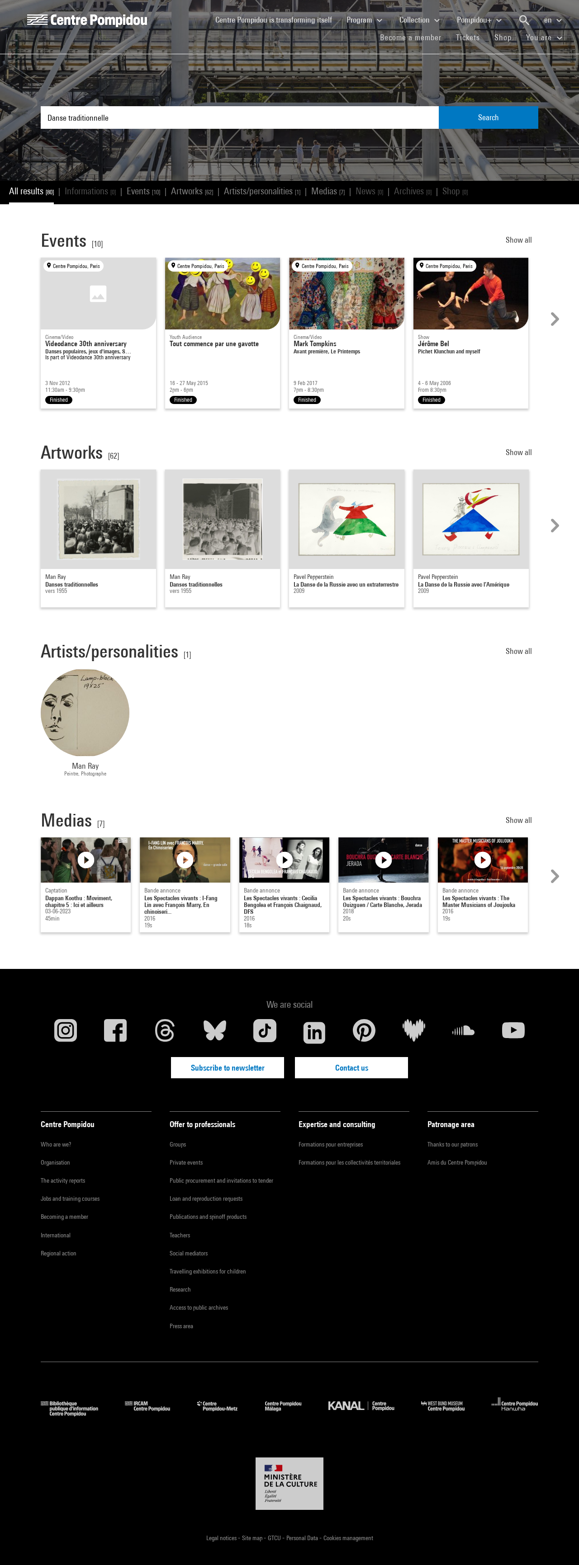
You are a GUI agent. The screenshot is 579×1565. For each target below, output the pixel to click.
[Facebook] (115, 1032)
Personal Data (302, 1538)
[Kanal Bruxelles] (368, 1413)
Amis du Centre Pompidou (457, 1162)
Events (143, 191)
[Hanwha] (515, 1413)
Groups (178, 1144)
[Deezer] (414, 1032)
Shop (506, 37)
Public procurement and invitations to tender (221, 1180)
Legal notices (222, 1538)
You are (540, 37)
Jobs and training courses (70, 1198)
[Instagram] (65, 1032)
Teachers (180, 1235)
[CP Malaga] (290, 1413)
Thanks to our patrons (452, 1144)
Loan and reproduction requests (206, 1198)
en (549, 19)
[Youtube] (513, 1032)
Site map (253, 1538)
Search (488, 117)
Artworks (192, 191)
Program (360, 19)
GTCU (275, 1538)
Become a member (414, 37)
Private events (186, 1162)
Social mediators (189, 1253)
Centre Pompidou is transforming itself (277, 19)
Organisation (55, 1162)
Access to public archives (199, 1307)
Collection (415, 19)
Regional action (58, 1253)
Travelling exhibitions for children (208, 1271)
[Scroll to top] (558, 1544)
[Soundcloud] (464, 1032)
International (56, 1235)
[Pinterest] (364, 1032)
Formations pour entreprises (331, 1144)
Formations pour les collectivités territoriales (349, 1162)
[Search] (524, 20)
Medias (328, 191)
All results (31, 191)
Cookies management (348, 1538)
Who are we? (56, 1144)
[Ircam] (154, 1413)
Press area (181, 1326)
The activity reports (63, 1180)
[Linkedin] (314, 1032)
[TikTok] (265, 1032)
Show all (520, 239)
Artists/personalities (262, 191)
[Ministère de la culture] (289, 1483)
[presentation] (553, 319)
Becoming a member (64, 1216)
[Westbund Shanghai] (449, 1413)
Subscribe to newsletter (228, 1067)
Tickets (468, 37)
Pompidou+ (475, 19)
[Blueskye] (215, 1032)
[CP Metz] (224, 1413)
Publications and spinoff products (208, 1216)
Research (180, 1289)
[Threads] (165, 1032)
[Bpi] (76, 1413)
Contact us (351, 1067)
